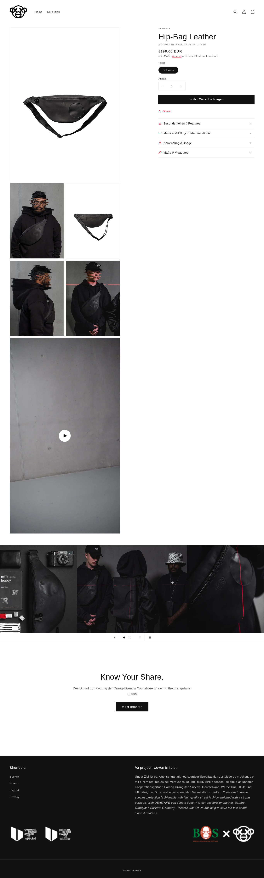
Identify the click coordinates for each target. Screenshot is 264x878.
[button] (235, 12)
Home (13, 783)
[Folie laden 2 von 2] (130, 637)
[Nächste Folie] (139, 637)
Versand (176, 56)
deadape (136, 870)
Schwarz (168, 70)
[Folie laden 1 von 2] (124, 637)
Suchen (15, 776)
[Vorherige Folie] (115, 637)
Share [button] (167, 111)
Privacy (14, 796)
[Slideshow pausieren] (149, 637)
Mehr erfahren (132, 706)
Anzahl (162, 78)
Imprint (14, 790)
